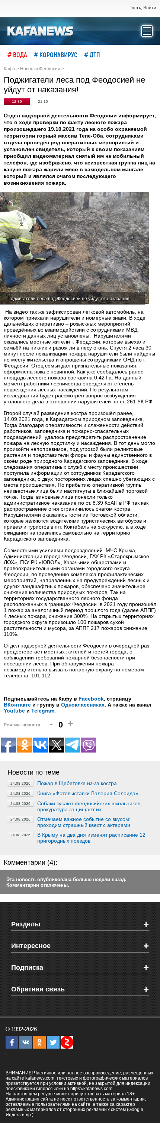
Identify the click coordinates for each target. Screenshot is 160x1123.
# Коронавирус (55, 54)
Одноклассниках (83, 705)
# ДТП (92, 54)
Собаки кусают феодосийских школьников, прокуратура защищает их (89, 806)
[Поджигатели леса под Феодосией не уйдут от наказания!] (74, 248)
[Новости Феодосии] (40, 30)
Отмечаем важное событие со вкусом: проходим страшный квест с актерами (84, 822)
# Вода (17, 54)
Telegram (42, 711)
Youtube (14, 711)
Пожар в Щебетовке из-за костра (77, 783)
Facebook (91, 699)
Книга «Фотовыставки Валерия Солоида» (87, 793)
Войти (149, 7)
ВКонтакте (17, 705)
